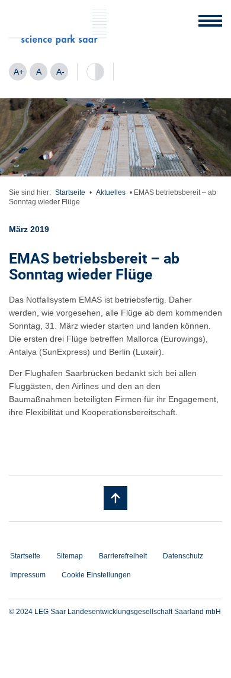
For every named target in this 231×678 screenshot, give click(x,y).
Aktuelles (111, 192)
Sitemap (69, 556)
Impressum (28, 575)
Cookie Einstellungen (96, 575)
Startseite (70, 192)
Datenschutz (183, 556)
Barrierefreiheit (123, 556)
